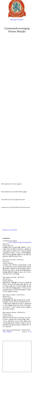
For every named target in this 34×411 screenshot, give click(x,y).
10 (28, 331)
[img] (17, 8)
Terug (4, 331)
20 (30, 331)
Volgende (9, 331)
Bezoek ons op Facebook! (10, 230)
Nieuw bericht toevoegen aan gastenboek (20, 242)
